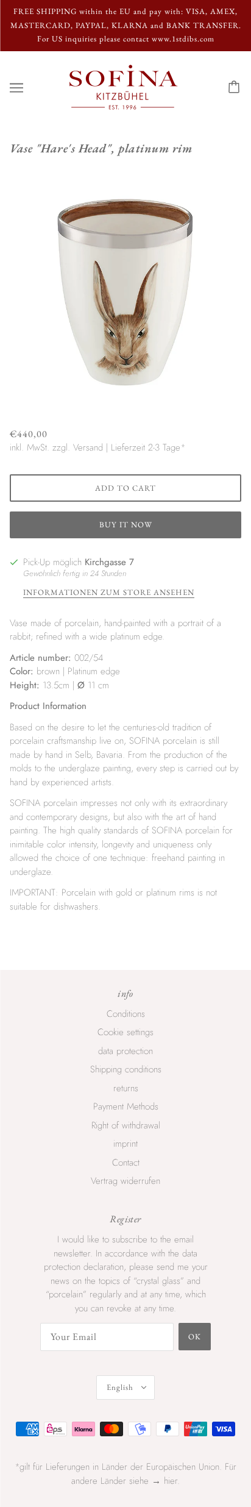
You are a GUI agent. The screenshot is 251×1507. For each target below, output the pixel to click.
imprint (125, 1143)
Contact (126, 1162)
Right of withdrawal (125, 1125)
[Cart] (236, 88)
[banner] (123, 86)
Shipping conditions (125, 1069)
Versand (88, 447)
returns (125, 1088)
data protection (125, 1051)
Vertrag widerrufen (125, 1181)
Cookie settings (125, 1032)
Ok (194, 1336)
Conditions (126, 1014)
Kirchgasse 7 (109, 562)
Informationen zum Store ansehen (108, 592)
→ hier (164, 1480)
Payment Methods (125, 1106)
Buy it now (125, 524)
